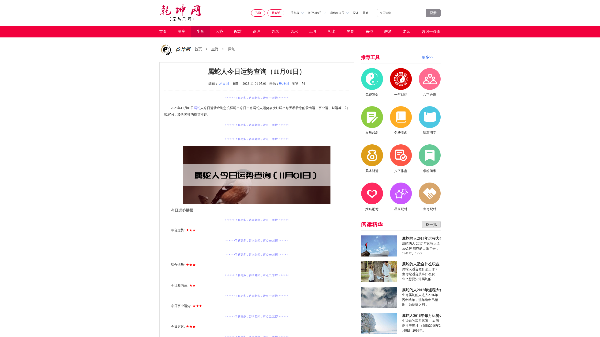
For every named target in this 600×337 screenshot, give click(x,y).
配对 (238, 31)
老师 (406, 31)
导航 (365, 13)
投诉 (355, 13)
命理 (256, 31)
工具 (313, 31)
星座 (181, 31)
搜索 (433, 13)
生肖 (200, 31)
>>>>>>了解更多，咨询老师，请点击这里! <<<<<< (257, 97)
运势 (219, 31)
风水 (294, 31)
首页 (163, 31)
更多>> (428, 57)
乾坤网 (284, 83)
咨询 (258, 13)
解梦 (388, 31)
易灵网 (224, 83)
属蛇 (231, 49)
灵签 (350, 31)
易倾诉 (276, 13)
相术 (331, 31)
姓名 (275, 31)
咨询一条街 (431, 31)
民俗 (369, 31)
